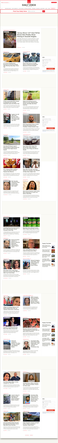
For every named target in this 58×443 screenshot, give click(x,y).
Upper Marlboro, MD (26, 134)
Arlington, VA (25, 157)
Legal (46, 8)
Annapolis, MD (5, 89)
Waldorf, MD (5, 134)
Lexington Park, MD (26, 51)
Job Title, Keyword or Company (46, 59)
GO (43, 11)
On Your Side (21, 8)
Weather (38, 8)
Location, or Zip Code (45, 62)
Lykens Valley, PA (26, 411)
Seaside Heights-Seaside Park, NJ (9, 30)
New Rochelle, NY (6, 216)
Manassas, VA (5, 238)
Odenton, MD (5, 411)
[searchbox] (6, 2)
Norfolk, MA (5, 295)
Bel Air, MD (25, 89)
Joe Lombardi (5, 388)
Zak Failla (25, 110)
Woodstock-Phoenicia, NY (27, 238)
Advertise (53, 8)
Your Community (15, 8)
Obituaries (42, 8)
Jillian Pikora (5, 72)
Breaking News (8, 8)
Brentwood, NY (6, 51)
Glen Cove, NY (25, 179)
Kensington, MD (26, 339)
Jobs (49, 8)
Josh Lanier (5, 354)
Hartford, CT (5, 157)
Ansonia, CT (25, 371)
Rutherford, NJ (6, 179)
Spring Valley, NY (26, 393)
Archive (31, 435)
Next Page (27, 435)
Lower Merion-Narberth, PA (28, 295)
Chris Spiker (25, 234)
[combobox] (5, 2)
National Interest (27, 8)
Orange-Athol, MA (6, 339)
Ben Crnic (5, 235)
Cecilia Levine (19, 47)
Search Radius (44, 65)
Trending (34, 8)
